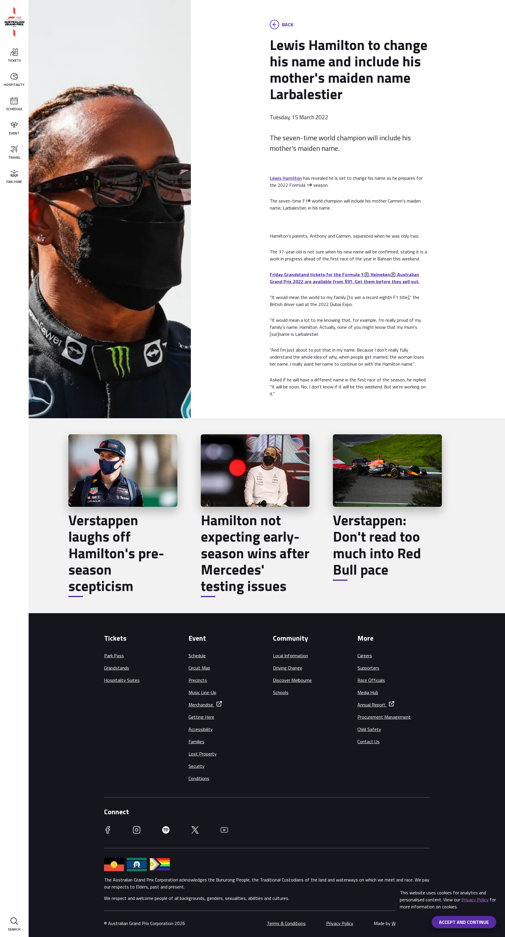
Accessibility (200, 729)
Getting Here (201, 716)
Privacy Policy (475, 899)
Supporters (368, 667)
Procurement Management (384, 716)
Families (196, 741)
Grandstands (116, 667)
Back (287, 24)
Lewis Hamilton (286, 177)
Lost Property (202, 753)
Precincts (197, 680)
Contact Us (368, 741)
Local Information (290, 655)
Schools (280, 692)
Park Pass (114, 655)
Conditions (198, 778)
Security (196, 766)
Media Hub (367, 692)
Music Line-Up (202, 692)
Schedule (197, 655)
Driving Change (287, 667)
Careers (364, 655)
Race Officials (371, 680)
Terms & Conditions (286, 923)
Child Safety (369, 729)
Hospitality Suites (122, 680)
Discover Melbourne (292, 680)
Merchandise (201, 704)
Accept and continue (464, 922)
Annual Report (372, 704)
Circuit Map (199, 667)
